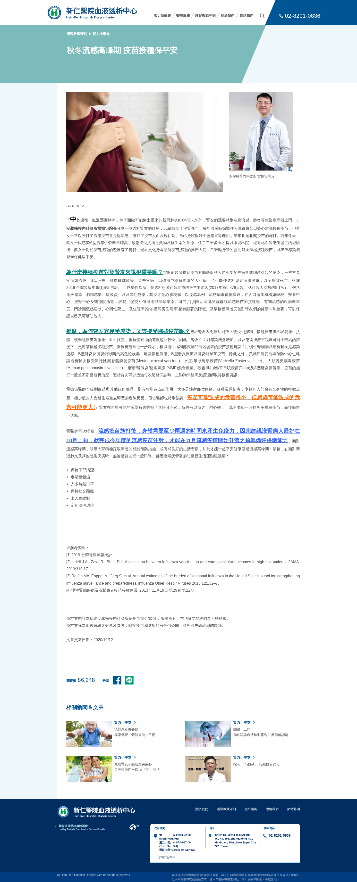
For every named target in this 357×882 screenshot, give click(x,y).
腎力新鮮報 (162, 15)
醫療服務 (183, 15)
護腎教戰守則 (205, 15)
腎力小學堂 (101, 34)
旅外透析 (251, 809)
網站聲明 (293, 809)
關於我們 (227, 15)
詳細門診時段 (167, 857)
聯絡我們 (246, 15)
